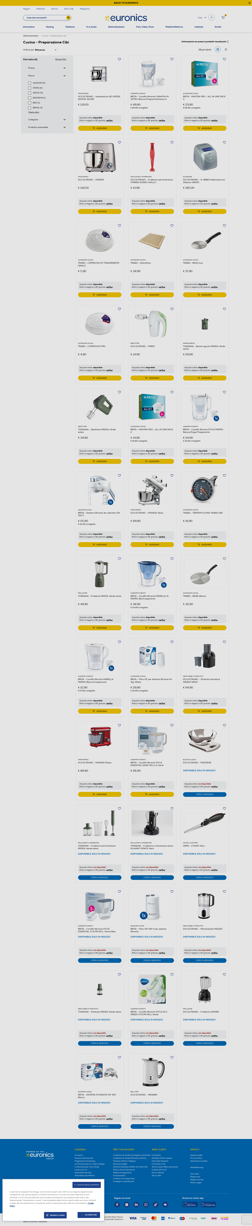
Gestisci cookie (57, 1215)
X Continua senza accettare (86, 1185)
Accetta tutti (91, 1215)
